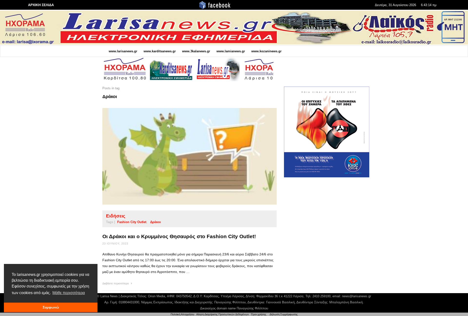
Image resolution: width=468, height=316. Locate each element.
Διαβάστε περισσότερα (115, 283)
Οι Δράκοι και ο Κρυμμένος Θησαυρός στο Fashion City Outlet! (179, 236)
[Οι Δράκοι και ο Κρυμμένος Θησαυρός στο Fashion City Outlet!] (182, 156)
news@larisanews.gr (356, 296)
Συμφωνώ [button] (51, 307)
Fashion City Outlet (131, 222)
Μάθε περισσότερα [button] (68, 293)
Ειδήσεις (115, 215)
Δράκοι (155, 222)
